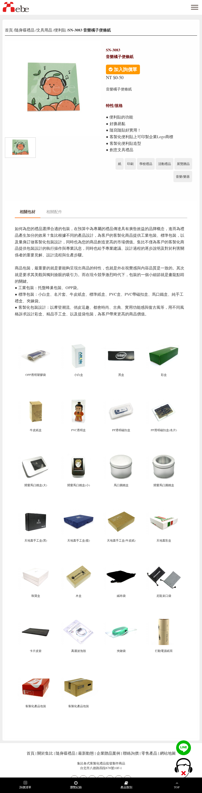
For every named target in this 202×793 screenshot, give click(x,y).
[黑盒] (121, 345)
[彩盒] (164, 345)
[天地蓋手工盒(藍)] (78, 510)
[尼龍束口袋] (164, 565)
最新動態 (86, 753)
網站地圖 (168, 753)
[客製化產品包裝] (36, 676)
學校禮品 (145, 164)
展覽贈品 (183, 164)
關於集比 (45, 753)
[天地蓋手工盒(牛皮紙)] (121, 510)
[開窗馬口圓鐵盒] (164, 455)
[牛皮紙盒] (36, 400)
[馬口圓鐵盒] (121, 455)
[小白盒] (78, 345)
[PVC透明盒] (78, 400)
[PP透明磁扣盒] (121, 400)
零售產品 (149, 753)
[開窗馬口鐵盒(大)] (36, 455)
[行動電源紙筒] (164, 621)
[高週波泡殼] (78, 621)
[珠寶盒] (36, 565)
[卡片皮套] (36, 621)
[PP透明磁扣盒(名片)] (164, 400)
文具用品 (44, 29)
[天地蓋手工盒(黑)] (36, 510)
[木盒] (78, 565)
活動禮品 (164, 164)
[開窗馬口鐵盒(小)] (78, 455)
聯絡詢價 (131, 753)
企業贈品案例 (108, 753)
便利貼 (60, 29)
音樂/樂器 (183, 176)
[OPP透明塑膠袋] (36, 345)
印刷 (130, 164)
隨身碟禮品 (24, 29)
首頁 (9, 29)
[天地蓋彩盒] (164, 510)
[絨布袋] (121, 565)
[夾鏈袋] (121, 621)
